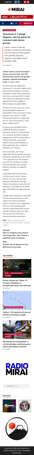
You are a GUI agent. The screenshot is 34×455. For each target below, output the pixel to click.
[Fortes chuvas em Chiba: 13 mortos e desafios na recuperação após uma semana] (17, 268)
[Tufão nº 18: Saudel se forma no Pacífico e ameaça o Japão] (17, 300)
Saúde (20, 334)
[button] (3, 23)
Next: (15, 244)
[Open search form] (16, 23)
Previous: (16, 234)
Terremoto (6, 222)
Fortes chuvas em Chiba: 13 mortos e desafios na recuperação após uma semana (17, 283)
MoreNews (26, 451)
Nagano (9, 220)
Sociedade (8, 275)
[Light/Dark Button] (12, 23)
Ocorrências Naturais (9, 30)
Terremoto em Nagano (16, 222)
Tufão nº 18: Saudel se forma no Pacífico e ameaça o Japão (17, 313)
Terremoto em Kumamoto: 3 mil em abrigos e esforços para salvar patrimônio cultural (16, 344)
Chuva (6, 273)
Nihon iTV (28, 23)
